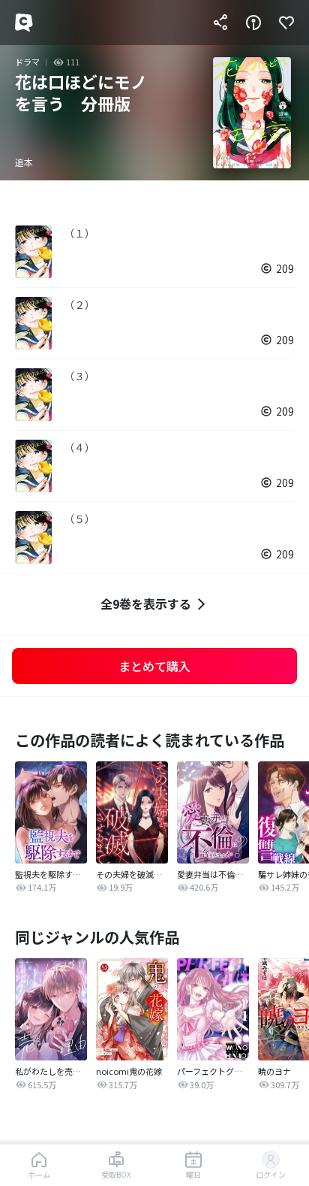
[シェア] (220, 23)
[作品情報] (254, 23)
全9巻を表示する (145, 604)
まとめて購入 (154, 666)
